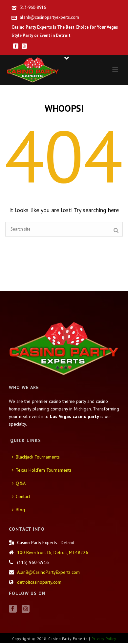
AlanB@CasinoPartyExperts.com (48, 572)
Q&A (21, 483)
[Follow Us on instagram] (26, 609)
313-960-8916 (33, 7)
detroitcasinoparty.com (39, 582)
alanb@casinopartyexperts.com (49, 17)
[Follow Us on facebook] (13, 609)
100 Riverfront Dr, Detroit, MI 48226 (52, 552)
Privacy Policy (104, 638)
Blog (20, 510)
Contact (23, 496)
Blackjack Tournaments (38, 457)
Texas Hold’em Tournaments (44, 470)
